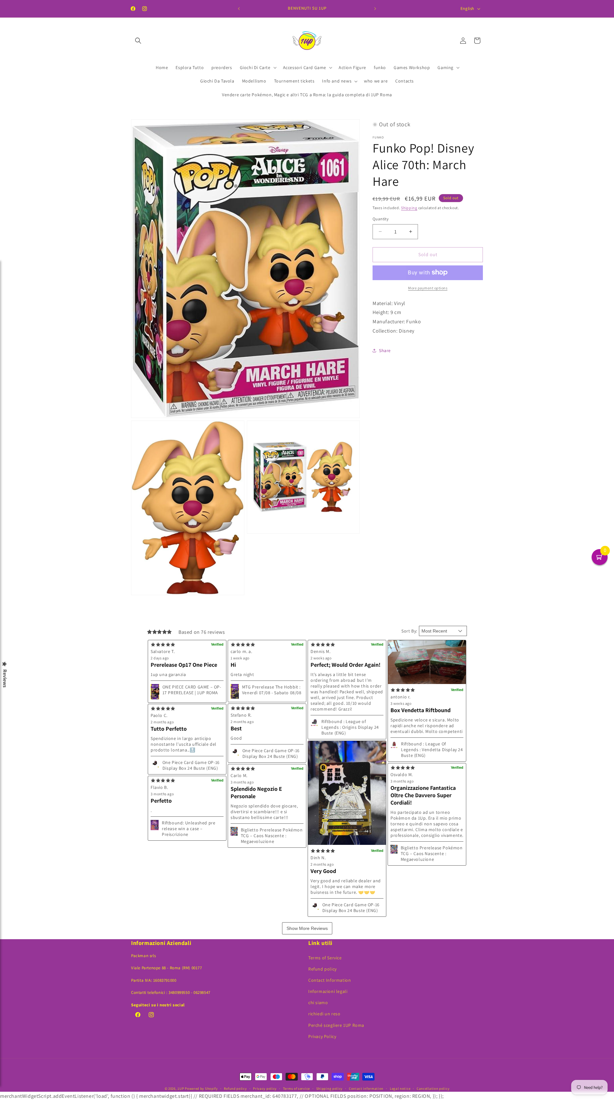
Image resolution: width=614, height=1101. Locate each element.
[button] (138, 41)
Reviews (4, 678)
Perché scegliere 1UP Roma (336, 1025)
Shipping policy (329, 1088)
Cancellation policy (433, 1088)
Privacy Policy (322, 1036)
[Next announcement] (375, 9)
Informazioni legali (327, 991)
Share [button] (385, 350)
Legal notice (400, 1088)
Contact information (366, 1088)
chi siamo (318, 1002)
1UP (180, 1088)
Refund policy (322, 969)
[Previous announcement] (239, 9)
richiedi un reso (324, 1014)
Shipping (409, 207)
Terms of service (296, 1088)
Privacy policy (265, 1088)
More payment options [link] (427, 287)
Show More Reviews (307, 928)
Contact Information (329, 980)
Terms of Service (325, 958)
